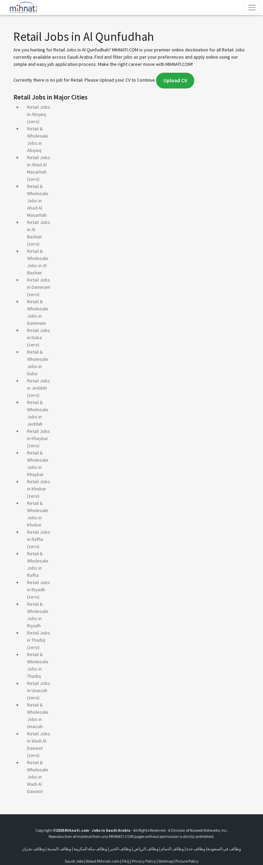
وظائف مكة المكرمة (90, 848)
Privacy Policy (144, 861)
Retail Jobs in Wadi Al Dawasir (38, 741)
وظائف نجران (33, 848)
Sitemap (165, 861)
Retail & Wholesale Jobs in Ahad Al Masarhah (37, 200)
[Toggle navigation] (252, 7)
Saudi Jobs (74, 861)
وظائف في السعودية (224, 848)
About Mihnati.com (103, 861)
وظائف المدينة (59, 848)
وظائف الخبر (120, 848)
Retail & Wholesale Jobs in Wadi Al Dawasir (37, 776)
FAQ (125, 861)
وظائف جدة (195, 848)
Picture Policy (187, 861)
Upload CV (175, 80)
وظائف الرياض (146, 848)
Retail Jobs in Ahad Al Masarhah (38, 164)
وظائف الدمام (172, 848)
